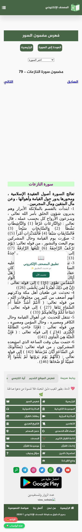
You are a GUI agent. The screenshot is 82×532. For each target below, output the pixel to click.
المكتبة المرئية (67, 416)
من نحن (51, 508)
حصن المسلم (32, 431)
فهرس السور (32, 402)
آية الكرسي (18, 378)
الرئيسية (26, 47)
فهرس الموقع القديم (42, 378)
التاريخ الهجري (31, 424)
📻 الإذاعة (10, 519)
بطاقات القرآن (32, 416)
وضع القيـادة (68, 461)
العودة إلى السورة (50, 47)
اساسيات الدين (67, 453)
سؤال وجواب (32, 453)
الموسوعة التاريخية (64, 409)
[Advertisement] (41, 134)
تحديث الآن (41, 274)
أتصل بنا (38, 508)
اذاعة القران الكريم (65, 439)
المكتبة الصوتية (30, 409)
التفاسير (70, 424)
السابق (72, 82)
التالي (8, 82)
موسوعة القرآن (31, 446)
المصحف (35, 439)
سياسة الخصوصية (18, 508)
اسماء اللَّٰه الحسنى (65, 431)
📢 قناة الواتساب (14, 525)
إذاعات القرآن (68, 446)
